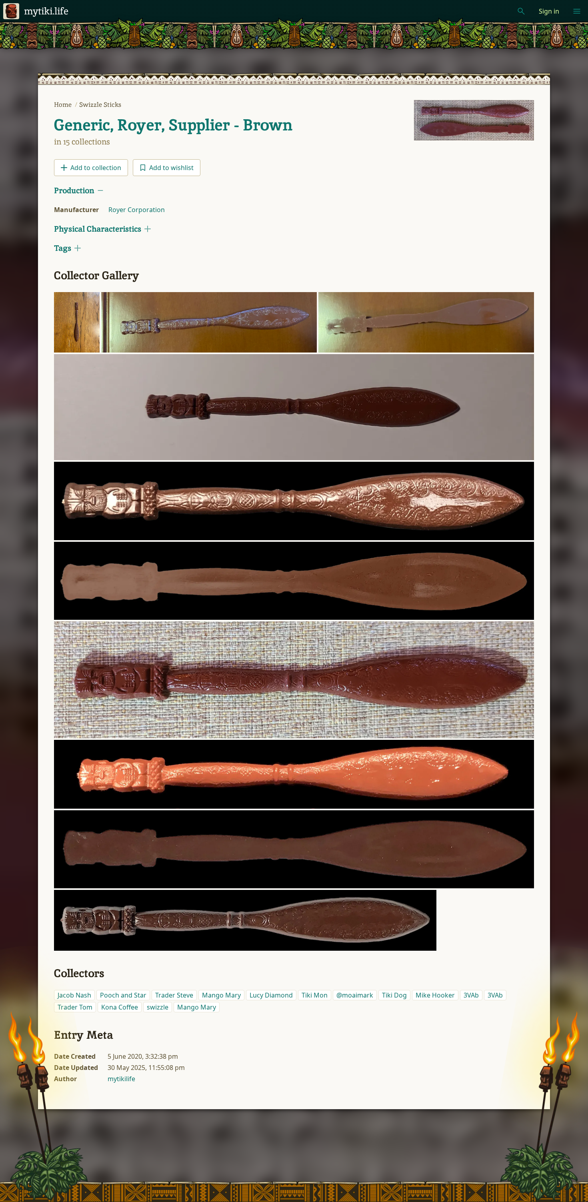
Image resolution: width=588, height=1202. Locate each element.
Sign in (549, 11)
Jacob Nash (74, 995)
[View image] (474, 120)
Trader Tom (75, 1007)
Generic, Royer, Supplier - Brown (173, 124)
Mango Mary (221, 995)
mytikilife (121, 1078)
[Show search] (521, 11)
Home (63, 104)
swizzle (157, 1007)
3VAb (471, 995)
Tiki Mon (315, 995)
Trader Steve (174, 995)
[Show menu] (577, 11)
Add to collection (95, 167)
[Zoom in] (77, 322)
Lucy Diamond (271, 995)
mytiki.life (46, 11)
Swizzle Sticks (100, 104)
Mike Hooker (435, 995)
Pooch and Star (123, 995)
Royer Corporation (136, 209)
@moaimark (354, 995)
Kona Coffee (119, 1007)
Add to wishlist (171, 167)
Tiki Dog (394, 995)
